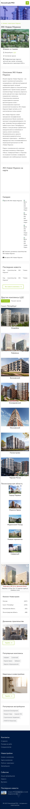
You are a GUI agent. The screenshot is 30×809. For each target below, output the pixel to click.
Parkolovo (15, 353)
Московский (15, 428)
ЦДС (14, 52)
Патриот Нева (8, 714)
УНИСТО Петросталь (10, 721)
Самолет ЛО (18, 714)
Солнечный (15, 657)
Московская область (9, 609)
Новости (3, 779)
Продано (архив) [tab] (16, 301)
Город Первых (15, 495)
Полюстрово (15, 453)
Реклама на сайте (6, 744)
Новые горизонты (15, 539)
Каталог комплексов (7, 757)
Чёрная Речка (15, 478)
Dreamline (15, 328)
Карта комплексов (6, 760)
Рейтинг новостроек (7, 763)
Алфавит (6, 657)
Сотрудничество (6, 747)
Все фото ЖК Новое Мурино (13, 257)
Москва (5, 601)
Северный (15, 554)
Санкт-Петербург (8, 605)
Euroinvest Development (11, 711)
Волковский (15, 378)
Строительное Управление (12, 717)
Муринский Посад (15, 525)
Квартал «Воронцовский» (11, 664)
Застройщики (5, 766)
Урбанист (17, 661)
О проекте (4, 741)
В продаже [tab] (5, 301)
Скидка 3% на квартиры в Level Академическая (18, 793)
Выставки (4, 782)
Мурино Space (15, 510)
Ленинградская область (10, 612)
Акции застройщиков (8, 776)
